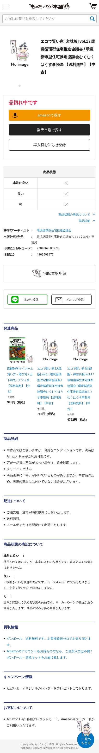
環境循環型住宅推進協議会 (54, 230)
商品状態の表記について (74, 214)
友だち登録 (31, 299)
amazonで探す (49, 115)
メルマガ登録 (75, 299)
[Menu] (6, 6)
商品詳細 (84, 220)
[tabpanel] (20, 53)
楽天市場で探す (49, 130)
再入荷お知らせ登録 (49, 145)
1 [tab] (20, 86)
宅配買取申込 (55, 273)
